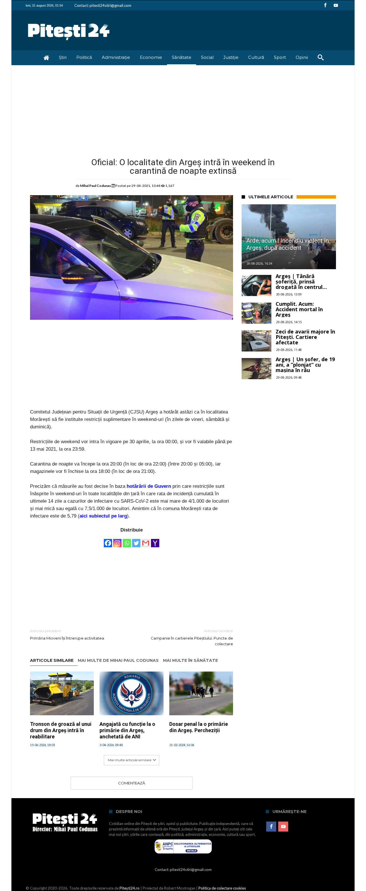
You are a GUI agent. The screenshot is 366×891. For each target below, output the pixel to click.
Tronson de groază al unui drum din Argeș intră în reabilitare (61, 730)
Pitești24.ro (130, 888)
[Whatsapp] (127, 540)
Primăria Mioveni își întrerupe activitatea (67, 634)
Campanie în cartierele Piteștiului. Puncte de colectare (192, 637)
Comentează (131, 783)
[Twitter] (136, 540)
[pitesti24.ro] (69, 19)
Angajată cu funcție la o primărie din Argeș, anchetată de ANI (127, 730)
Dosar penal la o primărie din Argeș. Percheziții (198, 727)
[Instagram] (117, 540)
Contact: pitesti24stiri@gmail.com (102, 5)
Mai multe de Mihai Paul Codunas (118, 660)
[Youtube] (335, 5)
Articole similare (51, 660)
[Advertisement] (183, 108)
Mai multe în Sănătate (190, 660)
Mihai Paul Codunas (95, 185)
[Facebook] (325, 5)
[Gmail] (146, 540)
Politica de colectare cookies (222, 888)
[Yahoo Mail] (155, 540)
